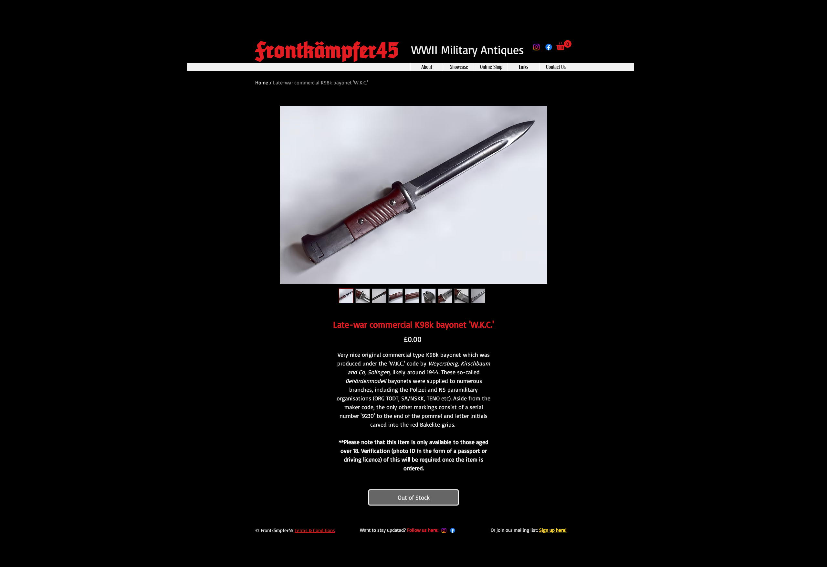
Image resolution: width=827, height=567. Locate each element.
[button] (563, 45)
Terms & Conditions (315, 530)
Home (261, 82)
